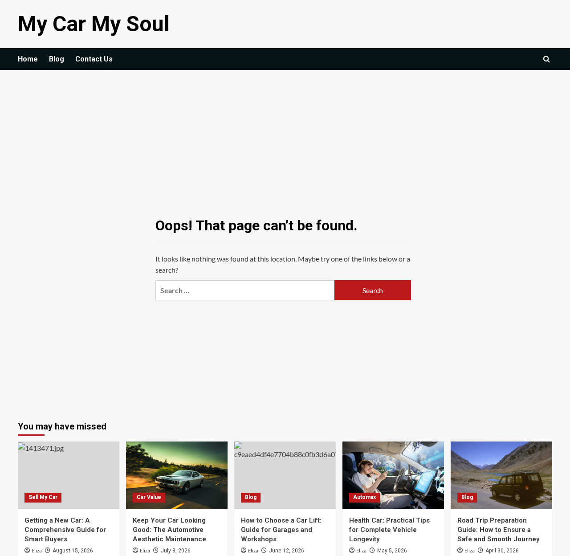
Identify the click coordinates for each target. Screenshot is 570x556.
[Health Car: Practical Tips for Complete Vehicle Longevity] (393, 475)
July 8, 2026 (176, 551)
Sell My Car (42, 497)
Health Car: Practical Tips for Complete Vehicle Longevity (389, 529)
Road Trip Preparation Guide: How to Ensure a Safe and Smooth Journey (498, 529)
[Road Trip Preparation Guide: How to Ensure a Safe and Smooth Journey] (501, 475)
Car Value (149, 497)
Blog (56, 59)
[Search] (546, 59)
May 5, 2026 (392, 551)
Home (28, 59)
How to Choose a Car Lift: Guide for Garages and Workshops (281, 529)
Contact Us (94, 59)
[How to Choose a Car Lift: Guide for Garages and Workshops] (285, 475)
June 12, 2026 (286, 551)
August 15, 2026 (73, 551)
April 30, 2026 (502, 551)
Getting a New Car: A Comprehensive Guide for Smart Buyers (65, 529)
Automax (364, 497)
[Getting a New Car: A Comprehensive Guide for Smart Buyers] (68, 475)
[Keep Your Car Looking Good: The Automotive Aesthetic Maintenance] (177, 475)
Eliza (37, 551)
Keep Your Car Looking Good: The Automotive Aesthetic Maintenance (169, 529)
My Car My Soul (94, 24)
